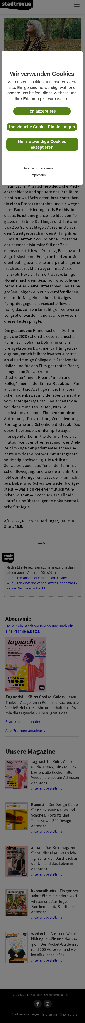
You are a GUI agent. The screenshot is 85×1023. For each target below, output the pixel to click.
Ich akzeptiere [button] (42, 111)
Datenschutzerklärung (39, 168)
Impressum (39, 175)
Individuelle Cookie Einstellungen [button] (42, 127)
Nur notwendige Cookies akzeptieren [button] (42, 144)
